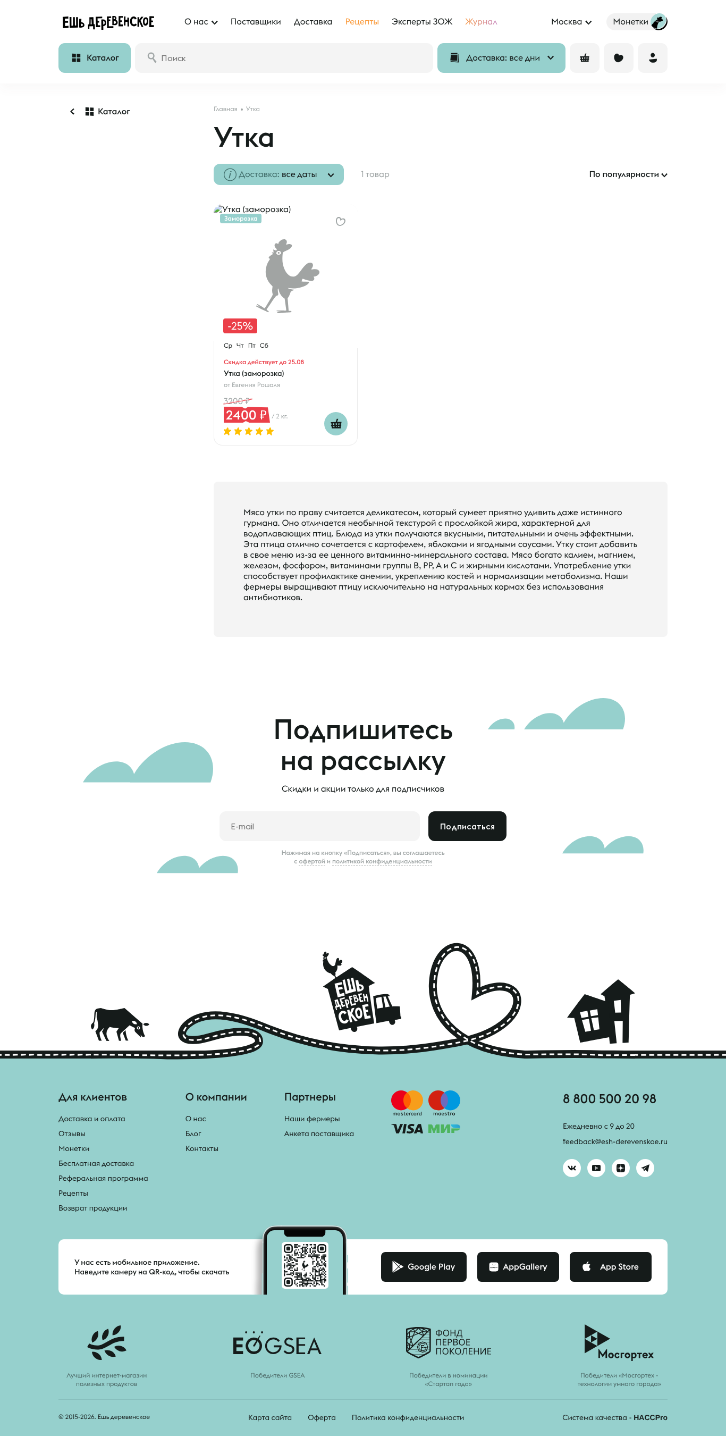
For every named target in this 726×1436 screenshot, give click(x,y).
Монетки (73, 1148)
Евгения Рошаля (256, 385)
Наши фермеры (312, 1118)
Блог (193, 1133)
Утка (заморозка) (254, 373)
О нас (195, 1118)
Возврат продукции (92, 1208)
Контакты (202, 1148)
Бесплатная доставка (96, 1163)
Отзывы (72, 1133)
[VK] (572, 1168)
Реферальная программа (103, 1178)
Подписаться (467, 826)
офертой (312, 861)
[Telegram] (645, 1168)
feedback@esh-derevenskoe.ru (615, 1141)
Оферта (322, 1417)
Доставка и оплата (91, 1118)
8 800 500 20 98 (609, 1098)
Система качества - (615, 1417)
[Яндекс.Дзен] (621, 1168)
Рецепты (73, 1193)
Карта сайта (270, 1417)
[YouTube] (596, 1168)
